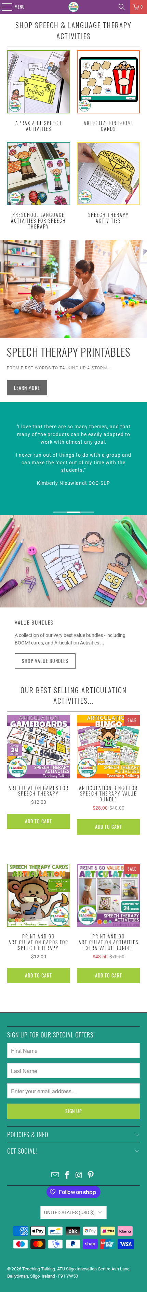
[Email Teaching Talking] (55, 1175)
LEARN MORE (27, 387)
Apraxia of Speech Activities (38, 91)
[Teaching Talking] (73, 7)
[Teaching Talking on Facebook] (67, 1175)
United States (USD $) (69, 1212)
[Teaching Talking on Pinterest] (91, 1175)
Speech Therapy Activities (108, 183)
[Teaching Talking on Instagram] (79, 1175)
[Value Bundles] (73, 561)
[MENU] (3, 7)
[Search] (121, 7)
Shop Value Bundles (45, 660)
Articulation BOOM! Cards (108, 91)
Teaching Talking (38, 1268)
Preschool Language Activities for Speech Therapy (38, 186)
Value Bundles (34, 622)
